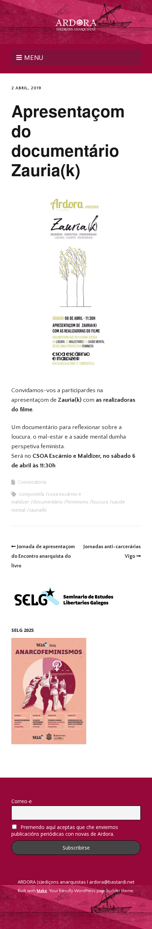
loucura (100, 502)
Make (42, 891)
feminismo (77, 502)
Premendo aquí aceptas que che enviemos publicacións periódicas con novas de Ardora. (64, 830)
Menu (33, 57)
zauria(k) (38, 510)
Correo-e (21, 801)
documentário (48, 502)
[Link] (76, 907)
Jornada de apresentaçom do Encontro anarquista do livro (43, 556)
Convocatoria (32, 482)
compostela (31, 494)
